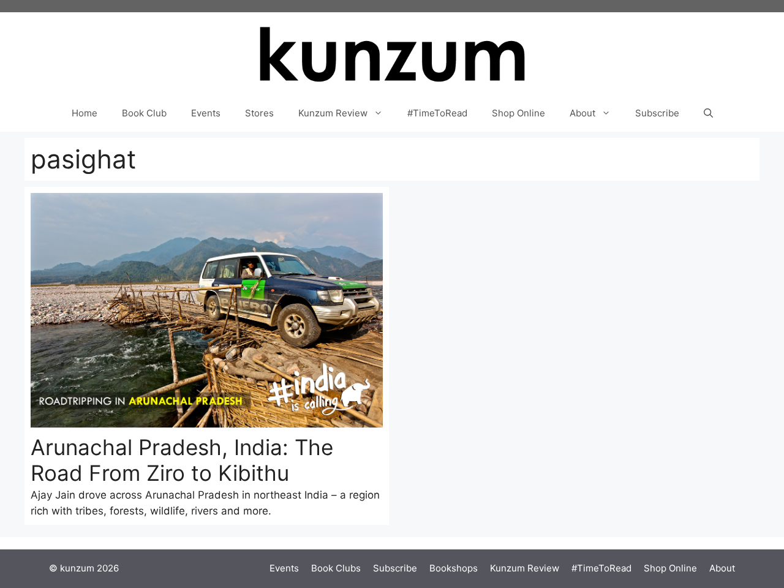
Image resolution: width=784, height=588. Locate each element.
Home (84, 113)
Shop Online (518, 113)
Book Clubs (336, 568)
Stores (259, 113)
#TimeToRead (437, 113)
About (582, 113)
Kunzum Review (333, 113)
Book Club (144, 113)
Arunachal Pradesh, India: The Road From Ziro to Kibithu (182, 460)
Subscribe (657, 113)
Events (206, 113)
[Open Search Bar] (708, 113)
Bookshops (453, 568)
